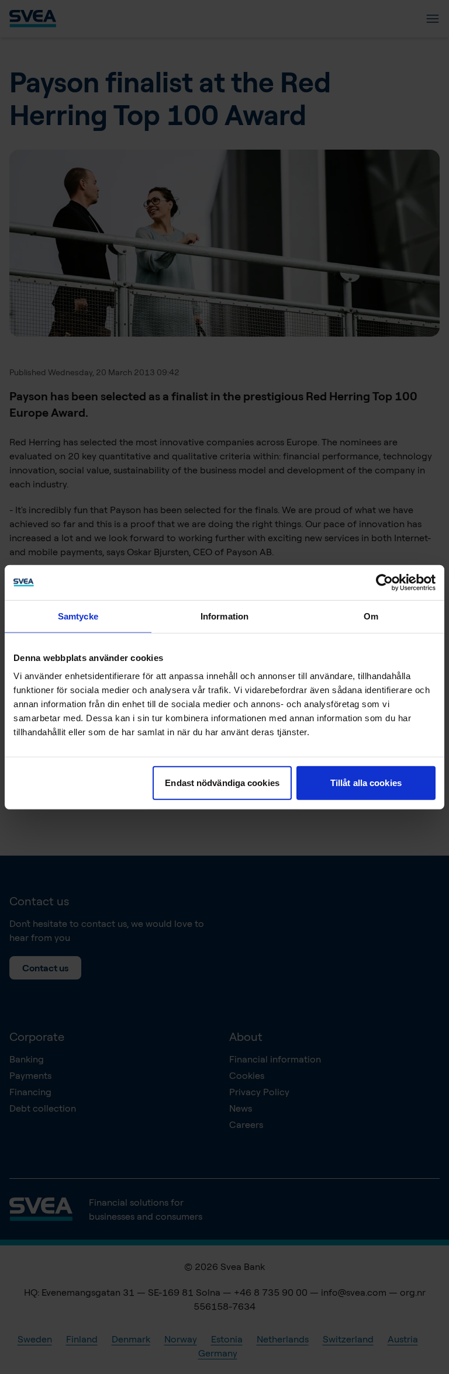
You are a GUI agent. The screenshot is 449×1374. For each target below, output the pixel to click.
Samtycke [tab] (78, 616)
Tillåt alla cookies (366, 783)
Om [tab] (371, 616)
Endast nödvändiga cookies (222, 783)
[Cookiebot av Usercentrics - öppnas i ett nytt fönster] (384, 582)
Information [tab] (224, 616)
